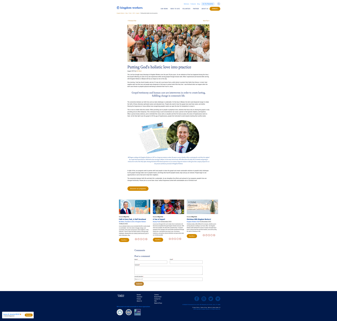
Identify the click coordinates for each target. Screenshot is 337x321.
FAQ (155, 301)
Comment (137, 265)
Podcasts (193, 4)
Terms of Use (204, 307)
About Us (205, 9)
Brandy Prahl (156, 221)
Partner (196, 9)
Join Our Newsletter (207, 4)
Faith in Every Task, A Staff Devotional (132, 219)
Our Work (164, 9)
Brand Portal (157, 297)
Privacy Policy (195, 307)
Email (171, 259)
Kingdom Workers (120, 13)
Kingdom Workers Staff (193, 221)
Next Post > (206, 21)
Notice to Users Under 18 (214, 307)
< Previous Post (131, 21)
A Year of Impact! (159, 219)
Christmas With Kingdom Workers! (199, 219)
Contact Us (157, 299)
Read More (124, 240)
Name (136, 259)
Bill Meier (139, 71)
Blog (198, 4)
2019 (134, 13)
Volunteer (186, 9)
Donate (215, 9)
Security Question (138, 276)
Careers (156, 295)
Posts (130, 13)
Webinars (186, 4)
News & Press (158, 303)
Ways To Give (175, 9)
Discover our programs (138, 189)
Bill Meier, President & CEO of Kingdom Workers (132, 221)
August (137, 13)
